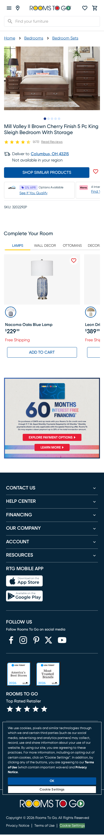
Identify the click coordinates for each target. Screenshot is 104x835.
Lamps (17, 245)
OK (52, 781)
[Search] (8, 21)
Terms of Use (44, 825)
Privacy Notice (17, 825)
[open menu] (9, 8)
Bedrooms (33, 38)
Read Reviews (52, 142)
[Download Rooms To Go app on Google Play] (24, 596)
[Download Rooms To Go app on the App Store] (24, 581)
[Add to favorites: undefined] (95, 171)
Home (9, 38)
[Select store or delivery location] (17, 8)
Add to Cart (42, 352)
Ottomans (72, 245)
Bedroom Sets (65, 38)
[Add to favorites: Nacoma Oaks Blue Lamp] (73, 260)
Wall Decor (45, 245)
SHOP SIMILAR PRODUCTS (46, 173)
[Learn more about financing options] (52, 450)
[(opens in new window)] (11, 640)
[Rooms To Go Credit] (52, 410)
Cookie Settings (72, 825)
